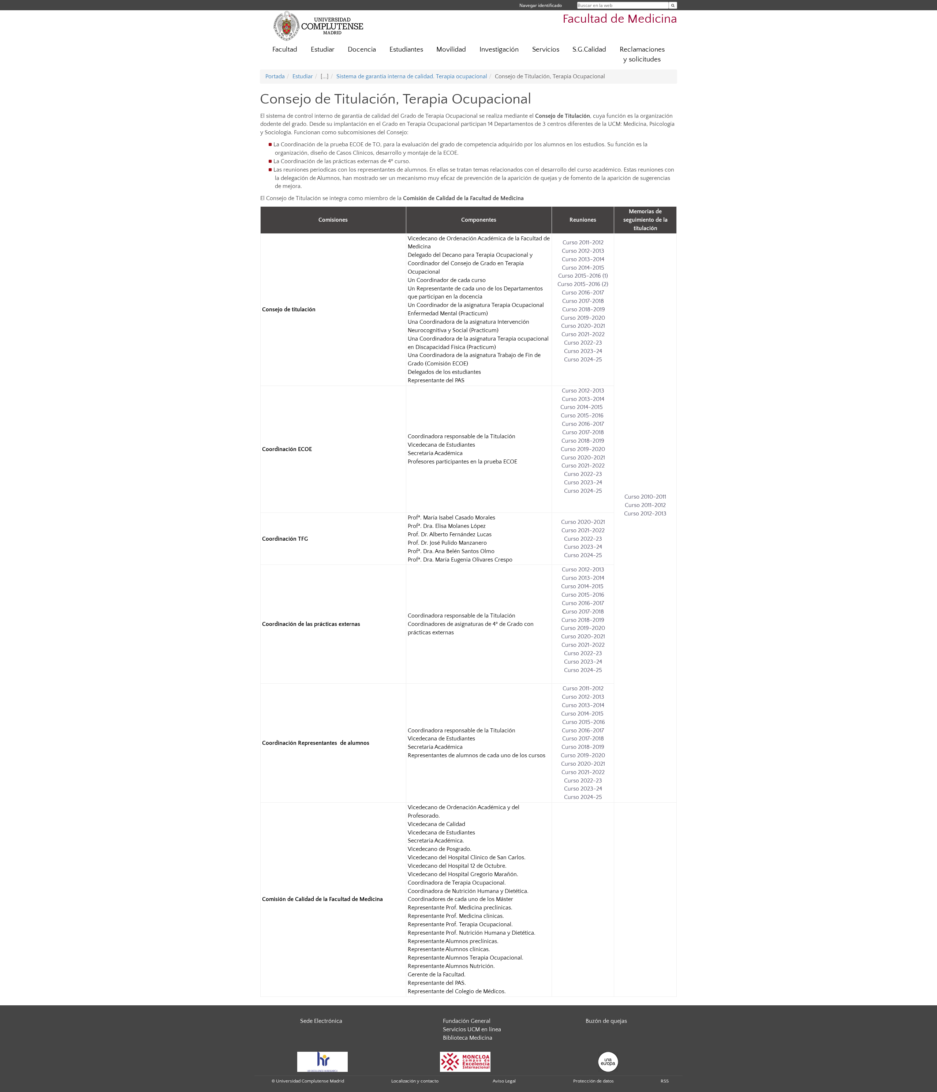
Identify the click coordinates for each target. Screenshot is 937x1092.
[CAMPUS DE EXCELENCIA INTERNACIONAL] (465, 1061)
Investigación (499, 49)
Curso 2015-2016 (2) (582, 284)
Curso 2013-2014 (583, 259)
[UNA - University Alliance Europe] (608, 1061)
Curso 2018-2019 (583, 309)
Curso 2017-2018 (583, 301)
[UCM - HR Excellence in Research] (322, 1061)
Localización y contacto (414, 1081)
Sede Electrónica (321, 1021)
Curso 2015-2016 (582, 415)
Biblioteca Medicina (467, 1038)
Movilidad (451, 49)
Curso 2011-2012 (583, 242)
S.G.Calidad (589, 49)
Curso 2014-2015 (583, 267)
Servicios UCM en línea (472, 1029)
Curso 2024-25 (583, 359)
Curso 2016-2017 (583, 292)
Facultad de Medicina (620, 19)
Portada (275, 76)
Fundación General (466, 1021)
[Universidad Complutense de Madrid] (318, 25)
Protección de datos (593, 1081)
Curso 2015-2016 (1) (583, 276)
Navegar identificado (540, 5)
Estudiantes (406, 49)
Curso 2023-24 (583, 351)
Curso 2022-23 (583, 342)
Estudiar (323, 49)
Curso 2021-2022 (583, 334)
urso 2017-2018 (585, 611)
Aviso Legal (504, 1081)
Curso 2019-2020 (583, 318)
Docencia (362, 49)
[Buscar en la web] (673, 5)
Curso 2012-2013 (583, 251)
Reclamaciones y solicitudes (642, 54)
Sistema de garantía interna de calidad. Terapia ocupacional (411, 76)
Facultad (284, 49)
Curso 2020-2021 (583, 326)
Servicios (545, 49)
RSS (665, 1081)
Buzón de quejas (606, 1021)
